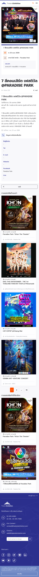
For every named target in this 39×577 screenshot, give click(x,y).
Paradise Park (7, 171)
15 (26, 390)
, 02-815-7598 (16, 519)
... (21, 390)
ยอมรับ (19, 574)
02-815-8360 (11, 516)
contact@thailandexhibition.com (17, 526)
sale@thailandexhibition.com (16, 533)
